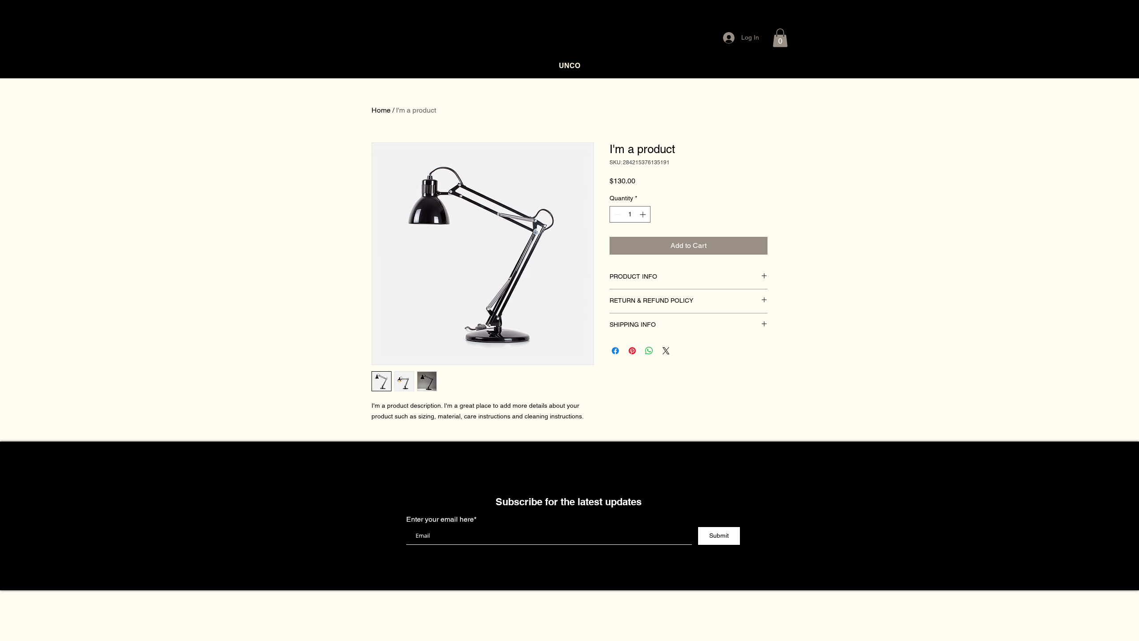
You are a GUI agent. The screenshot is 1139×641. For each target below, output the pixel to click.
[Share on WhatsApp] (649, 350)
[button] (780, 37)
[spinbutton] (630, 214)
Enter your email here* (441, 519)
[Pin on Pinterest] (632, 350)
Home (381, 110)
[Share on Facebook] (615, 350)
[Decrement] (616, 214)
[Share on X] (666, 350)
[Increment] (643, 214)
